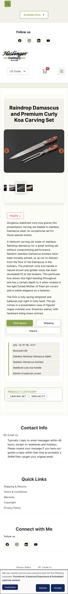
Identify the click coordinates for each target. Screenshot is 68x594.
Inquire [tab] (33, 330)
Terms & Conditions (15, 491)
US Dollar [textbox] (15, 71)
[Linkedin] (38, 40)
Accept (58, 588)
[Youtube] (48, 40)
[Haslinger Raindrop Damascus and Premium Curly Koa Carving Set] (34, 151)
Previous (6, 151)
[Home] (16, 56)
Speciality (38, 396)
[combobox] (18, 71)
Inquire (14, 215)
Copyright (10, 502)
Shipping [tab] (49, 323)
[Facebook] (19, 40)
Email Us (13, 435)
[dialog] (34, 582)
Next (61, 151)
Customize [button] (10, 587)
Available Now (32, 14)
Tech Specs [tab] (19, 323)
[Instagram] (29, 40)
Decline (43, 588)
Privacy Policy (12, 507)
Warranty (9, 497)
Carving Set (18, 396)
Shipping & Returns (15, 486)
